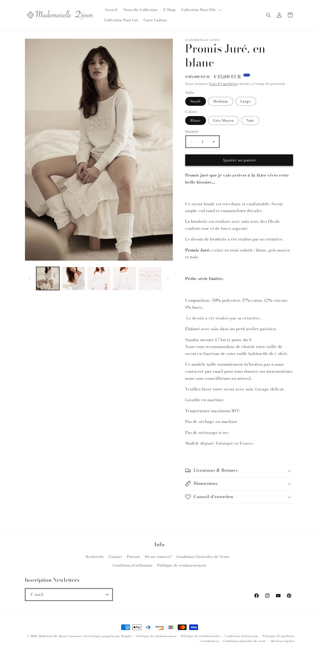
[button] (200, 10)
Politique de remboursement (181, 565)
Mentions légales (282, 641)
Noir (250, 120)
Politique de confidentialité (200, 636)
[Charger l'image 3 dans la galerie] (98, 278)
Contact (115, 556)
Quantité (191, 131)
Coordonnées (210, 641)
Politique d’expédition (278, 636)
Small (195, 101)
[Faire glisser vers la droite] (168, 278)
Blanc (195, 120)
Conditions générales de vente (244, 641)
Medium (220, 101)
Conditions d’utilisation (241, 636)
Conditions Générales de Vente (203, 556)
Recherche (95, 556)
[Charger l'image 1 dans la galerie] (47, 278)
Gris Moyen (223, 120)
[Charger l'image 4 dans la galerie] (124, 278)
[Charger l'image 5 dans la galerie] (150, 278)
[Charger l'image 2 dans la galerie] (73, 278)
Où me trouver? (158, 556)
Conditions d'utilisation (132, 565)
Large (246, 101)
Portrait (133, 556)
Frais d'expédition (223, 84)
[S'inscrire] (106, 594)
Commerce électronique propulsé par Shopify (100, 636)
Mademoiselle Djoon (53, 636)
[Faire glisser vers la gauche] (30, 278)
